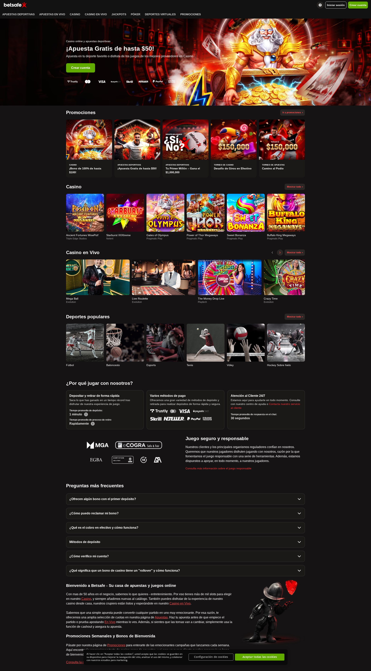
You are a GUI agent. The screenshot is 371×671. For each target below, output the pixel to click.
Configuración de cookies (211, 657)
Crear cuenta (80, 67)
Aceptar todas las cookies (260, 657)
